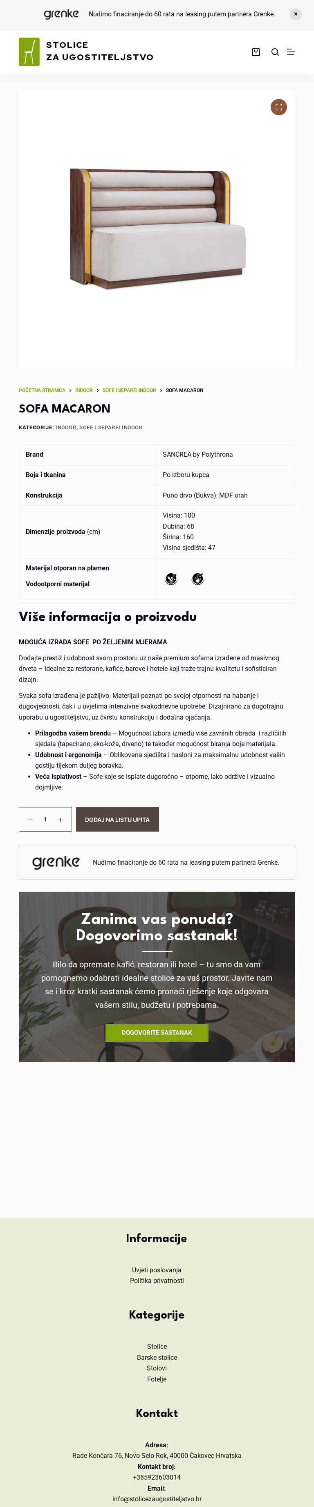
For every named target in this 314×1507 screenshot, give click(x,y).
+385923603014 (157, 1477)
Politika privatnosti (157, 1281)
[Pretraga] (275, 52)
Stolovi (157, 1368)
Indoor (66, 427)
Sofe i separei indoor (111, 427)
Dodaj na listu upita (117, 819)
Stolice (157, 1346)
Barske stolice (157, 1357)
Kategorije (157, 1315)
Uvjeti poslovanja (157, 1270)
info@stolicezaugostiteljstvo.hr (157, 1499)
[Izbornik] (291, 52)
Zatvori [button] (295, 14)
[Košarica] (257, 52)
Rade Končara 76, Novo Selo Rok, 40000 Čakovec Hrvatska (157, 1456)
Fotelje (156, 1379)
